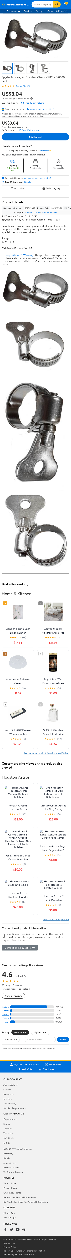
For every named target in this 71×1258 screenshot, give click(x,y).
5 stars (5, 1007)
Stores (6, 1123)
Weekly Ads (48, 1068)
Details (27, 182)
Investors (7, 1098)
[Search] (57, 4)
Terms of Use (9, 1183)
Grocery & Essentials (57, 11)
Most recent (20, 1032)
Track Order (27, 1068)
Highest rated (40, 1032)
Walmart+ (8, 1133)
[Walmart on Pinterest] (24, 1230)
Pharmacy (8, 1153)
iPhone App (9, 1212)
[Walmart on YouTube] (18, 1230)
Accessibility (9, 1162)
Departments (13, 11)
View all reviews (13, 995)
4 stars (5, 1010)
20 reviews (25, 85)
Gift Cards (8, 1137)
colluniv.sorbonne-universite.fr (39, 109)
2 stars (5, 1018)
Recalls (6, 1158)
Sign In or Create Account (26, 1064)
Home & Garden (32, 212)
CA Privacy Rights (12, 1192)
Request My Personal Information (19, 1197)
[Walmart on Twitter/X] (11, 1230)
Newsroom (8, 1094)
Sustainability (9, 1103)
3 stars (5, 1014)
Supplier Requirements (14, 1108)
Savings (39, 11)
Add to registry (53, 188)
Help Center (55, 1064)
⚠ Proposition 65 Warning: (18, 255)
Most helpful (11, 1039)
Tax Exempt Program (13, 1172)
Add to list (19, 188)
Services (28, 11)
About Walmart (10, 1084)
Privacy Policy (10, 1187)
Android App (9, 1217)
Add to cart (35, 137)
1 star (6, 1022)
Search (63, 1039)
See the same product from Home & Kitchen (46, 753)
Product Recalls (11, 1167)
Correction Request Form (19, 947)
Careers (7, 1089)
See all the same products (56, 919)
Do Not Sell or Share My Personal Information (25, 1201)
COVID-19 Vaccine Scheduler (17, 1148)
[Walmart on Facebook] (5, 1230)
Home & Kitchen (49, 212)
